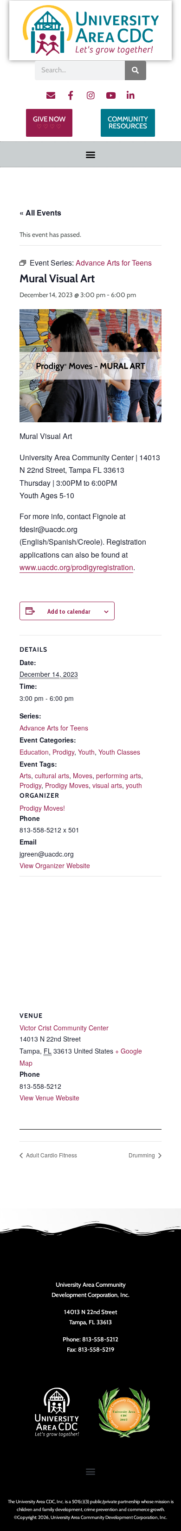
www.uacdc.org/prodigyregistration (76, 567)
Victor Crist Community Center (64, 1027)
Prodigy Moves (67, 785)
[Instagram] (90, 95)
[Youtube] (110, 95)
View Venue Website (49, 1097)
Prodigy (63, 751)
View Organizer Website (54, 865)
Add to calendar (68, 611)
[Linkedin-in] (130, 95)
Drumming (142, 1155)
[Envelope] (50, 95)
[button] (90, 154)
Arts (25, 775)
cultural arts (52, 775)
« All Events (40, 212)
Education (34, 751)
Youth (86, 751)
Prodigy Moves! (42, 808)
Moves (82, 775)
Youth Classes (119, 751)
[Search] (135, 70)
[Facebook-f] (70, 95)
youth (134, 785)
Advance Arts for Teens (53, 727)
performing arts (118, 775)
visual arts (107, 785)
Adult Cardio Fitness (51, 1155)
